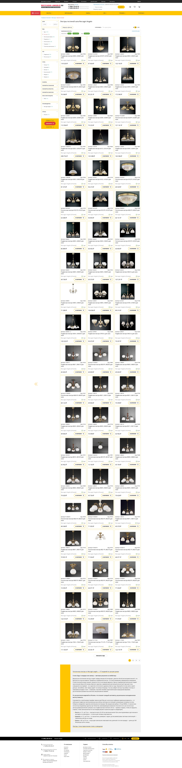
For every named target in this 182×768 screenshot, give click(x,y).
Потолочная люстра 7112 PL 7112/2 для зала (100, 643)
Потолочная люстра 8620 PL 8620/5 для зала (127, 581)
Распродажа (66, 751)
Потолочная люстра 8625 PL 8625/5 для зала (100, 519)
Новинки (66, 753)
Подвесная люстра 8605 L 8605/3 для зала (99, 488)
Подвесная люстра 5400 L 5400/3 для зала (72, 303)
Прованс (46, 77)
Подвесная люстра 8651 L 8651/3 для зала (99, 396)
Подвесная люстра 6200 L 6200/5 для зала (126, 149)
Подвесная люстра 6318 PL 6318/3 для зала (100, 57)
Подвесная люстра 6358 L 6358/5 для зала (72, 57)
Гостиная (75, 33)
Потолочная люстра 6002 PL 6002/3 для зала (127, 211)
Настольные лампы (49, 36)
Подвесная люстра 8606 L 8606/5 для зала (72, 488)
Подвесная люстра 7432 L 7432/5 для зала (72, 643)
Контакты (112, 1)
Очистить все (136, 31)
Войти (139, 1)
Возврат (66, 1)
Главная (43, 18)
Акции (65, 755)
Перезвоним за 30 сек (98, 4)
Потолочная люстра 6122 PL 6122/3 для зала (73, 211)
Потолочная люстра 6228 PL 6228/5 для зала (127, 118)
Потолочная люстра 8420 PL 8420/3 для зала (100, 612)
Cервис (85, 744)
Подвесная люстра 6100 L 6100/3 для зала (126, 303)
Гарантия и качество (87, 750)
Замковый (47, 67)
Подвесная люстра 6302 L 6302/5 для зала (126, 57)
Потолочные (47, 56)
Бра (46, 32)
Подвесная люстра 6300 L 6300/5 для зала (126, 87)
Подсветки (47, 39)
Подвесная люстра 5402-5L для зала (126, 272)
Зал (69, 33)
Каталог (36, 13)
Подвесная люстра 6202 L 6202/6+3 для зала (73, 149)
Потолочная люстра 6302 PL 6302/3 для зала (73, 87)
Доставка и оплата (46, 1)
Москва (76, 4)
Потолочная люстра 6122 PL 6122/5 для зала (100, 211)
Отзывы (75, 1)
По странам (66, 750)
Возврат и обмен (87, 751)
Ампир (46, 64)
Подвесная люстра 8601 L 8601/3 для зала (126, 519)
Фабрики (66, 748)
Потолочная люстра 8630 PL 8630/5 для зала (73, 396)
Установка (83, 1)
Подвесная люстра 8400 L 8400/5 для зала (72, 612)
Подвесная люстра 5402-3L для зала (126, 333)
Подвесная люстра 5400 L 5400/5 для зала (99, 303)
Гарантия (57, 1)
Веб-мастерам (86, 753)
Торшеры (47, 44)
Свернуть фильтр (67, 27)
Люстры (54, 18)
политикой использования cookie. (110, 761)
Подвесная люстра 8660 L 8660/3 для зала (126, 365)
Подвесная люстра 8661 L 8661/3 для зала (72, 365)
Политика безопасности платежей (109, 755)
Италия (46, 114)
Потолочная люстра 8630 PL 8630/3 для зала (100, 365)
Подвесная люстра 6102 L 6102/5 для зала (99, 180)
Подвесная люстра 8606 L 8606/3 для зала (126, 458)
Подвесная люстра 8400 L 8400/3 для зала (126, 612)
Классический (48, 72)
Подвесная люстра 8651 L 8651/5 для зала (126, 396)
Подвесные (47, 54)
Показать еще (100, 655)
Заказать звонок (58, 738)
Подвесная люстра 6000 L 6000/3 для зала (72, 242)
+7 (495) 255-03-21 (78, 8)
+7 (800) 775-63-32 (78, 6)
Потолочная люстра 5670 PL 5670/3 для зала (127, 242)
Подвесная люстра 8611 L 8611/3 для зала (126, 427)
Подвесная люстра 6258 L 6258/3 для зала (99, 118)
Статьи (84, 759)
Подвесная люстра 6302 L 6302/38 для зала (72, 180)
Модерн (46, 74)
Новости (85, 758)
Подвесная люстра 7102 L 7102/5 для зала (126, 643)
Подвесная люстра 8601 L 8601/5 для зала (72, 550)
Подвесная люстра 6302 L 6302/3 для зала (99, 87)
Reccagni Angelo (48, 106)
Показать (49, 123)
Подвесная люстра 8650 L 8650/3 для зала (72, 427)
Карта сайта (66, 756)
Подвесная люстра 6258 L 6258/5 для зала (72, 118)
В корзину (78, 63)
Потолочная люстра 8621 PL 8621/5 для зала (100, 550)
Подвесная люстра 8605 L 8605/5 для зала (126, 488)
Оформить (135, 738)
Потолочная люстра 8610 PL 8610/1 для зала (100, 458)
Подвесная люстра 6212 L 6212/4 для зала (99, 149)
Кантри (46, 69)
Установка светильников (88, 748)
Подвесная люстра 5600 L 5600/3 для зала (72, 272)
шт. (125, 738)
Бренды (103, 1)
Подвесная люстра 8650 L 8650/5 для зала (99, 427)
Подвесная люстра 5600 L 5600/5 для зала (99, 272)
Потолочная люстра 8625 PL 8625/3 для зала (73, 519)
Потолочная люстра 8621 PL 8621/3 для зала (127, 550)
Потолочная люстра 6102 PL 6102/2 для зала (127, 180)
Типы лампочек (86, 761)
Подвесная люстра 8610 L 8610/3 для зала (72, 458)
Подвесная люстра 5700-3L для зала (99, 333)
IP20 (46, 98)
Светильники (48, 41)
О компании (68, 744)
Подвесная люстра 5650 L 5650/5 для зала (99, 242)
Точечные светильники (50, 46)
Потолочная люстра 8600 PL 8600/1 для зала (73, 581)
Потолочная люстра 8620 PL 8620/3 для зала (100, 581)
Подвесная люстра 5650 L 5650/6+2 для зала (73, 334)
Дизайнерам (94, 1)
